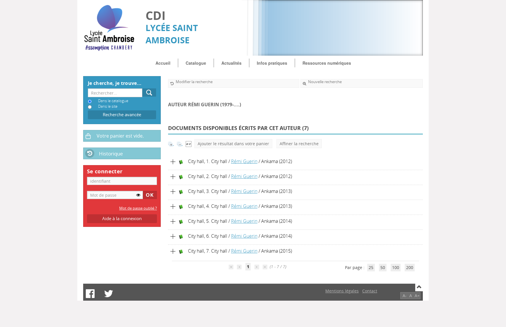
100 (395, 267)
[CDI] (111, 28)
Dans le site (107, 106)
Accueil (162, 63)
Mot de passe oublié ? (138, 208)
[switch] (138, 195)
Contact (369, 291)
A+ (417, 295)
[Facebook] (90, 294)
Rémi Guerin (244, 161)
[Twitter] (109, 294)
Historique (111, 153)
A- (405, 295)
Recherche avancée (122, 115)
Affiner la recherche (299, 143)
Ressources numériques (326, 63)
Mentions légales (342, 291)
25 (371, 267)
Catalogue (196, 63)
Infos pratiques (272, 63)
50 (382, 267)
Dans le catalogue (113, 100)
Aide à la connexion (122, 218)
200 (409, 267)
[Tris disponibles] (189, 143)
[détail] (173, 162)
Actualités (231, 63)
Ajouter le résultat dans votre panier (233, 143)
